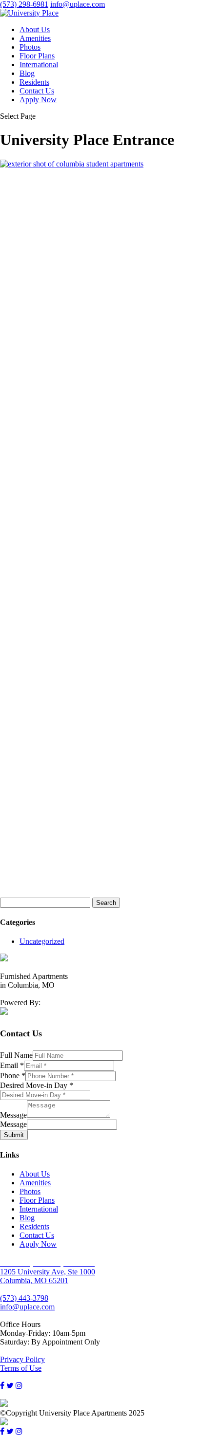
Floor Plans (37, 56)
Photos (30, 47)
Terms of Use (20, 1368)
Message (13, 1115)
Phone (12, 1075)
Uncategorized (42, 941)
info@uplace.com (27, 1307)
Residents (34, 82)
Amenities (35, 38)
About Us (35, 29)
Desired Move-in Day (36, 1085)
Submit (14, 1135)
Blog (27, 73)
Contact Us (37, 91)
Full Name (16, 1055)
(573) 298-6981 (24, 4)
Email (12, 1065)
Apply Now (38, 99)
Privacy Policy (22, 1359)
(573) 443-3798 (24, 1298)
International (39, 64)
